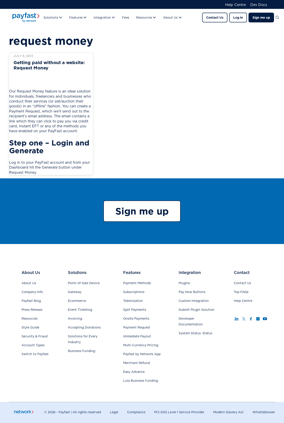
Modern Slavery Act (228, 412)
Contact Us (214, 17)
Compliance (136, 412)
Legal (114, 412)
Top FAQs (241, 292)
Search (279, 17)
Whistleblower (263, 412)
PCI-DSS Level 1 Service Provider (179, 412)
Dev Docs (258, 5)
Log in (238, 17)
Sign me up (261, 17)
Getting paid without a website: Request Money (49, 65)
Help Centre (235, 5)
